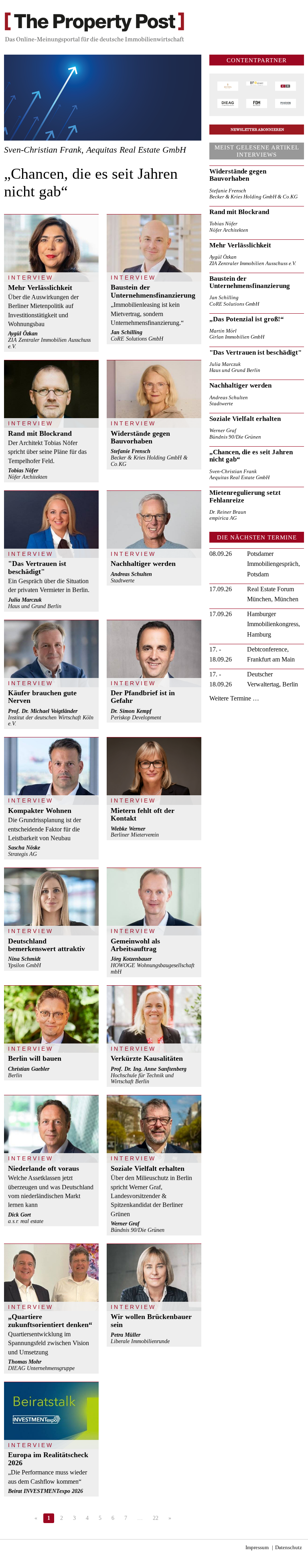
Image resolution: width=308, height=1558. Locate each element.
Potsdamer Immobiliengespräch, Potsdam (273, 564)
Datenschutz (288, 1547)
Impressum (257, 1547)
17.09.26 (220, 589)
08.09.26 (220, 553)
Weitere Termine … (234, 698)
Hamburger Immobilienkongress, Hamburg (273, 624)
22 (155, 1518)
